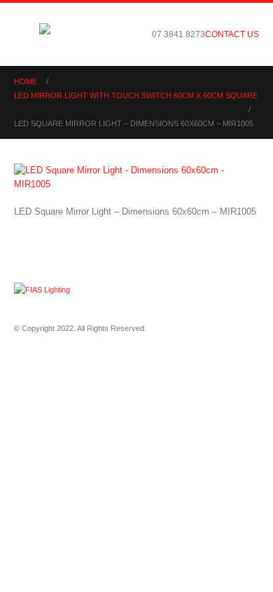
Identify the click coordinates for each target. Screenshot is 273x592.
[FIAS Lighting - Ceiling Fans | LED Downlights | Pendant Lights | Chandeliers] (77, 34)
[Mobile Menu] (26, 34)
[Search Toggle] (130, 34)
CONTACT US (232, 34)
